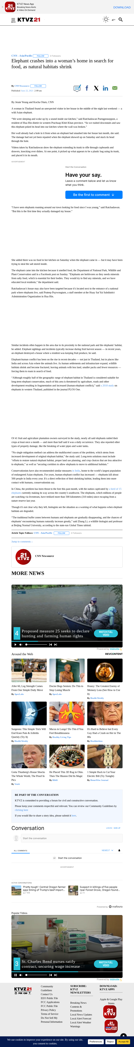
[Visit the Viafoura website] (116, 906)
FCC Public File (49, 1006)
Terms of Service (49, 1014)
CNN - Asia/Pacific (43, 533)
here (74, 815)
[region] (67, 867)
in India (76, 470)
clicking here (21, 810)
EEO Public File (49, 998)
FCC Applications (50, 1002)
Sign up (117, 828)
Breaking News (78, 1002)
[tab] (20, 850)
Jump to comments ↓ (22, 541)
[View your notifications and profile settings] (119, 850)
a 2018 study (107, 385)
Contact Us (46, 994)
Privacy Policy (48, 1010)
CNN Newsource (22, 86)
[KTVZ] (30, 19)
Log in (109, 828)
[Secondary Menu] (15, 19)
